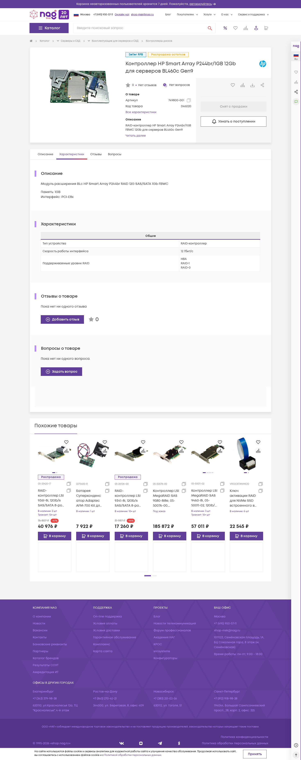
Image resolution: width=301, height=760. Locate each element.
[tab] (45, 154)
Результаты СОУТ (46, 665)
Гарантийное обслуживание (114, 637)
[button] (150, 4)
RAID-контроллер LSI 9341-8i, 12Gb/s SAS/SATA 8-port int (128, 498)
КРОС (158, 644)
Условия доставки (106, 630)
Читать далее (136, 136)
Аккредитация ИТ (46, 672)
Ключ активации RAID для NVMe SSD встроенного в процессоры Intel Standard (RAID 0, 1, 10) (243, 498)
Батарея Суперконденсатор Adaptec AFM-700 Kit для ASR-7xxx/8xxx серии (89, 498)
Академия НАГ (164, 637)
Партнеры (40, 651)
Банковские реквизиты (50, 644)
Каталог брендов (46, 658)
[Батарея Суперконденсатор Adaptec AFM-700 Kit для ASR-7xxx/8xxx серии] (93, 454)
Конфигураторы (165, 658)
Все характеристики (141, 112)
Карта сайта (102, 651)
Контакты (40, 637)
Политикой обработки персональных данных (132, 755)
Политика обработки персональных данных (235, 743)
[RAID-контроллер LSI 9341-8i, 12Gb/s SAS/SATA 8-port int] (131, 454)
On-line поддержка (107, 616)
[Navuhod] (141, 743)
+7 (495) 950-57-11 (103, 14)
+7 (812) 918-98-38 (225, 698)
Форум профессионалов (172, 630)
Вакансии (40, 630)
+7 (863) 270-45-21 (105, 698)
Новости (39, 623)
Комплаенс (101, 644)
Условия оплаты (105, 623)
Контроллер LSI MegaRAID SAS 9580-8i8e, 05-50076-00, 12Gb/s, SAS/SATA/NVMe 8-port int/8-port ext (166, 498)
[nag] (179, 743)
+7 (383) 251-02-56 (165, 698)
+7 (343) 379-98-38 (45, 698)
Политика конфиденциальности (244, 737)
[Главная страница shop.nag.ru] (49, 14)
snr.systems (162, 651)
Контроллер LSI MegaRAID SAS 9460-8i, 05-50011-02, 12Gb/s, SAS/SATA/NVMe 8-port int (204, 498)
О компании (42, 616)
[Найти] (209, 28)
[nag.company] (121, 743)
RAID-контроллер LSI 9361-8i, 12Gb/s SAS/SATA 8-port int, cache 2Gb (51, 498)
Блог (168, 14)
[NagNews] (160, 743)
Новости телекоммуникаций (175, 623)
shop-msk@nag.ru (142, 14)
